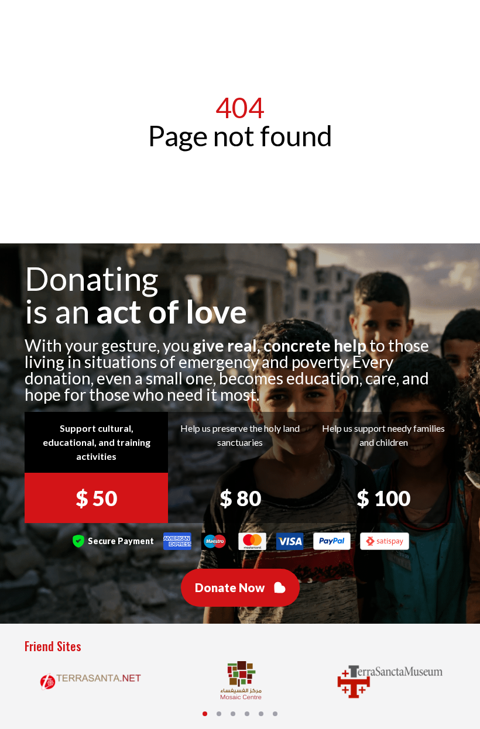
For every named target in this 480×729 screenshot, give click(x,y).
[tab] (205, 713)
